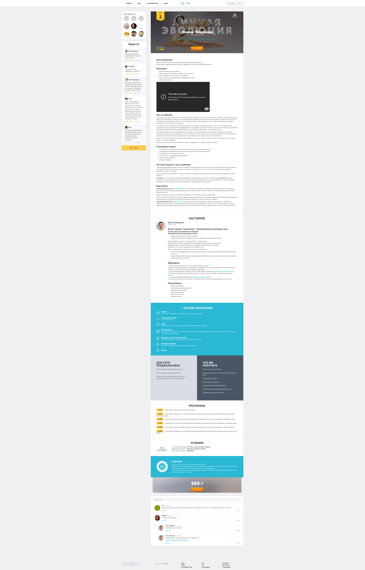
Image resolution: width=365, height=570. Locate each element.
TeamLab (170, 275)
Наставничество (152, 3)
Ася (163, 505)
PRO (203, 563)
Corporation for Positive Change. (224, 271)
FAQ (203, 565)
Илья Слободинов (176, 222)
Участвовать (197, 48)
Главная (129, 3)
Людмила (164, 515)
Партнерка (225, 565)
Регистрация (232, 3)
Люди (166, 3)
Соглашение (206, 567)
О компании (226, 567)
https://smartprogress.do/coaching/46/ (177, 540)
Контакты (225, 563)
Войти (239, 3)
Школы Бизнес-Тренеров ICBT (202, 277)
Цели (139, 3)
